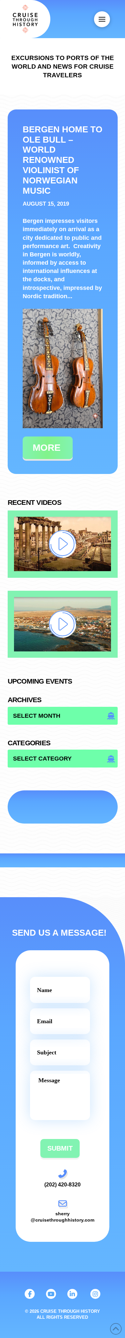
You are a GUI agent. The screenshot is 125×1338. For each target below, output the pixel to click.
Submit (60, 1148)
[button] (102, 19)
